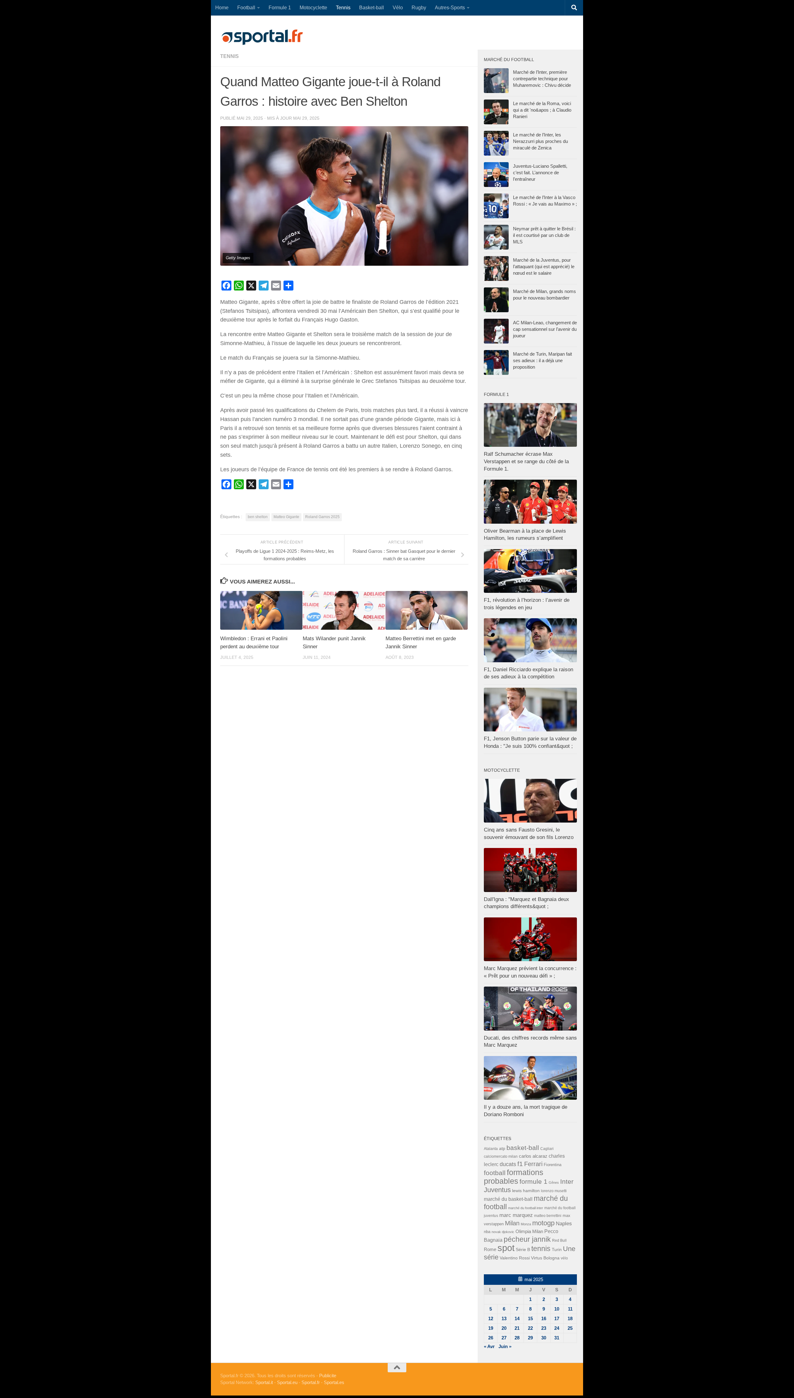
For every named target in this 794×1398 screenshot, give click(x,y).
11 (570, 1308)
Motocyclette (313, 7)
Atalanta (491, 1149)
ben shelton (258, 517)
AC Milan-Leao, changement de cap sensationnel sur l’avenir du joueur (545, 329)
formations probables (513, 1176)
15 (530, 1318)
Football (246, 7)
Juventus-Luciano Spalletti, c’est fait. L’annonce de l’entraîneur (540, 172)
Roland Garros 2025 (322, 517)
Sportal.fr (310, 1382)
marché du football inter (525, 1208)
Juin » (504, 1346)
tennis (229, 56)
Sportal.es (334, 1382)
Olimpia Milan (529, 1231)
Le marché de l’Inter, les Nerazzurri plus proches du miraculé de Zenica (540, 141)
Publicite (327, 1375)
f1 (520, 1163)
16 (543, 1318)
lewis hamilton (526, 1190)
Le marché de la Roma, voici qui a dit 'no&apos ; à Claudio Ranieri (542, 110)
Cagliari (547, 1149)
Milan (512, 1223)
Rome (490, 1249)
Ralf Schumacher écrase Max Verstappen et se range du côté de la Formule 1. (526, 461)
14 (517, 1318)
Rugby (419, 7)
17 (556, 1318)
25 (570, 1328)
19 (490, 1328)
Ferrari (533, 1164)
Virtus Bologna (545, 1257)
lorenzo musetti (554, 1191)
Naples (564, 1223)
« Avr (489, 1346)
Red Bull (559, 1240)
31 (556, 1337)
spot (506, 1248)
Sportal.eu (287, 1382)
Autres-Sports (450, 7)
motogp (543, 1223)
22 (530, 1328)
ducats (508, 1164)
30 (543, 1337)
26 (490, 1337)
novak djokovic (503, 1232)
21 (517, 1328)
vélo (564, 1258)
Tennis (343, 7)
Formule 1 (280, 7)
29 (530, 1337)
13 (504, 1318)
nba (487, 1232)
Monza (526, 1224)
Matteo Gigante (286, 517)
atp (502, 1148)
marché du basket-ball (508, 1199)
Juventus (497, 1190)
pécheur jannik (527, 1239)
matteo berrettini (547, 1216)
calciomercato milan (501, 1156)
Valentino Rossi (515, 1257)
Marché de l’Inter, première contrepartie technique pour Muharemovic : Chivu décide (542, 78)
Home (222, 7)
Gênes (554, 1182)
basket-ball (522, 1147)
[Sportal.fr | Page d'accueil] (262, 37)
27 (504, 1337)
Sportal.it (264, 1382)
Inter (566, 1181)
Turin (557, 1249)
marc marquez (516, 1215)
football (495, 1172)
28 (517, 1337)
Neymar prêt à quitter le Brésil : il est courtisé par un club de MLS (544, 235)
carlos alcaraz (533, 1156)
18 (570, 1318)
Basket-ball (371, 7)
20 (504, 1328)
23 (543, 1328)
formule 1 (533, 1181)
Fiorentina (552, 1164)
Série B (523, 1249)
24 (556, 1328)
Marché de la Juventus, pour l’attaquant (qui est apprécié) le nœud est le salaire (543, 266)
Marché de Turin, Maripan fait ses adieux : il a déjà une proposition (542, 360)
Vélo (398, 7)
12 (490, 1318)
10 (556, 1308)
